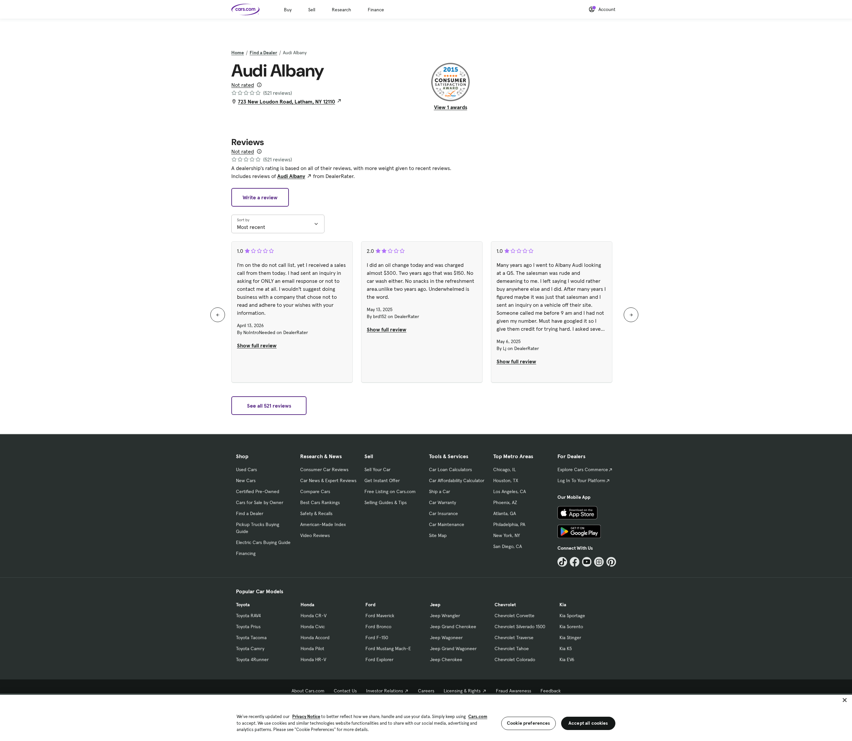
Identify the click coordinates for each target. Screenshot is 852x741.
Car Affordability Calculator (456, 480)
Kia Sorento (571, 627)
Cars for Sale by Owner (259, 502)
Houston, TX (505, 480)
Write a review (260, 197)
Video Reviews (315, 535)
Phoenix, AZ (505, 502)
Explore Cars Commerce (582, 469)
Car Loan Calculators (450, 469)
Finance (376, 10)
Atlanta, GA (504, 513)
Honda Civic (313, 627)
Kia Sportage (572, 616)
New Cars (246, 480)
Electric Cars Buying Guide (263, 542)
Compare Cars (315, 491)
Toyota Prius (248, 627)
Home (237, 53)
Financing (246, 553)
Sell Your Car (377, 469)
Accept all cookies (588, 723)
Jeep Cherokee (446, 659)
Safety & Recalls (316, 513)
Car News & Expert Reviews (328, 480)
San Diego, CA (507, 546)
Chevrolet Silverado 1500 (520, 627)
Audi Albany (291, 176)
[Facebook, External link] (574, 562)
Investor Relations (384, 691)
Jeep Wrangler (445, 616)
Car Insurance (443, 513)
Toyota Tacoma (251, 638)
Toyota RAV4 (248, 616)
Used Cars (246, 469)
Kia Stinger (570, 638)
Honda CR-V (313, 616)
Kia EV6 (566, 659)
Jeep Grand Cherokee (453, 627)
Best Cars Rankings (320, 502)
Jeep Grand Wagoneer (453, 648)
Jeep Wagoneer (446, 638)
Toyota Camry (250, 648)
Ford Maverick (379, 616)
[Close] (844, 700)
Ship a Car (439, 491)
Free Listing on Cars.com (390, 491)
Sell (311, 10)
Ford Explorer (379, 659)
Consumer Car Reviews (324, 469)
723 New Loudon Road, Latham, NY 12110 (286, 101)
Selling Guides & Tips (385, 502)
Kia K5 (565, 648)
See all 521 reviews (269, 405)
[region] (426, 717)
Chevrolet (505, 605)
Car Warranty (442, 502)
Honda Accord (315, 638)
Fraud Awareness (513, 691)
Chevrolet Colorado (515, 659)
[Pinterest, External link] (611, 562)
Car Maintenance (446, 524)
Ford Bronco (378, 627)
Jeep (435, 605)
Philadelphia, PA (509, 524)
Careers (426, 691)
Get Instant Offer (382, 480)
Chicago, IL (504, 469)
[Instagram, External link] (599, 562)
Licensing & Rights (462, 691)
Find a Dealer (263, 53)
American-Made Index (323, 524)
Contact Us (345, 691)
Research (341, 10)
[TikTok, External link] (562, 562)
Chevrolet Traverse (514, 638)
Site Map (438, 535)
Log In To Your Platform (581, 480)
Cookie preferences (528, 723)
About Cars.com (308, 691)
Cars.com (477, 716)
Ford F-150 (376, 638)
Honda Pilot (312, 648)
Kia (562, 605)
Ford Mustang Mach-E (388, 648)
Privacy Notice (306, 716)
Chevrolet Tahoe (512, 648)
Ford (370, 605)
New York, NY (506, 535)
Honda (307, 605)
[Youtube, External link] (587, 562)
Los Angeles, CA (509, 491)
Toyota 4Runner (252, 659)
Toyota (243, 605)
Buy (288, 10)
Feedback (550, 691)
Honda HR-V (313, 659)
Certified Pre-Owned (257, 491)
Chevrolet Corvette (514, 616)
